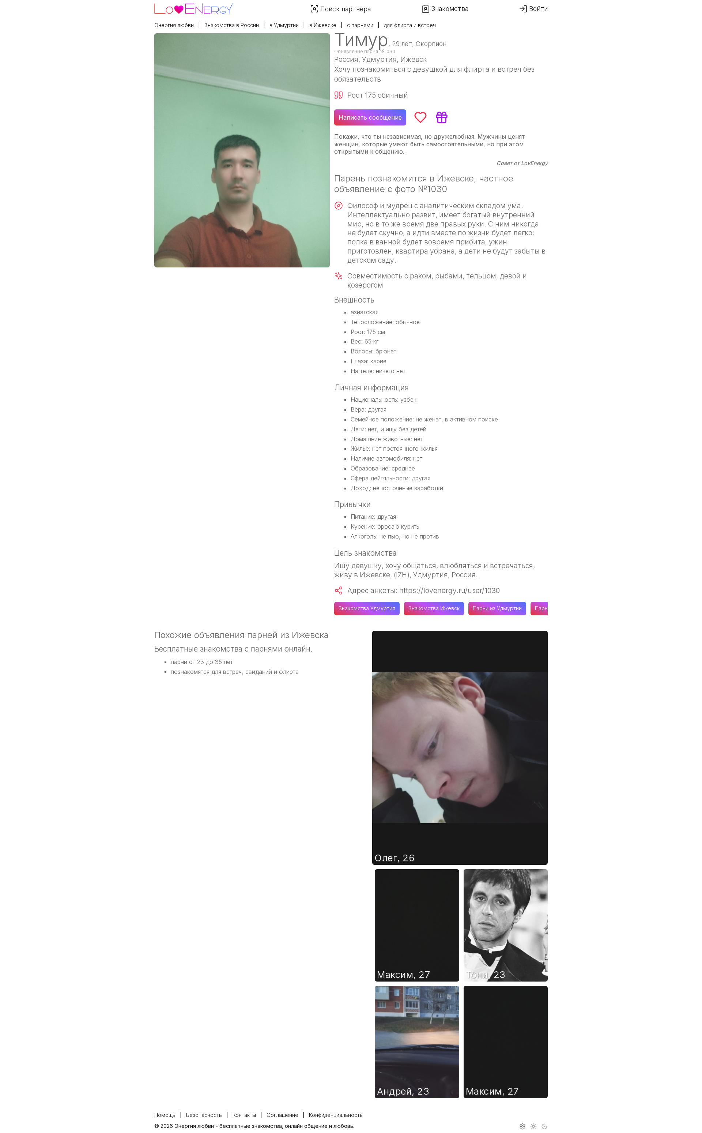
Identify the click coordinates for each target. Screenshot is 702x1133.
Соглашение (282, 1115)
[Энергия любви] (193, 7)
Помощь (165, 1115)
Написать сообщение (370, 117)
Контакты (244, 1115)
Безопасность (204, 1115)
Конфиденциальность (336, 1115)
